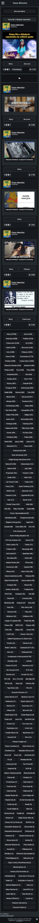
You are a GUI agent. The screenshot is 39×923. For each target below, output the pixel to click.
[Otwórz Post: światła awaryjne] (19, 201)
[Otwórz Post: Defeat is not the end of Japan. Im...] (19, 301)
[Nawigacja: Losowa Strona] (19, 78)
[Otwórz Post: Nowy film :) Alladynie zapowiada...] (19, 58)
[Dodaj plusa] (6, 69)
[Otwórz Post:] (19, 104)
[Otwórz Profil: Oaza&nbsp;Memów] (6, 26)
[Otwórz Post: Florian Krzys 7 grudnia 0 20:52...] (19, 152)
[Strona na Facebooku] (37, 919)
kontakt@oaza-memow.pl (23, 920)
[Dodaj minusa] (7, 69)
